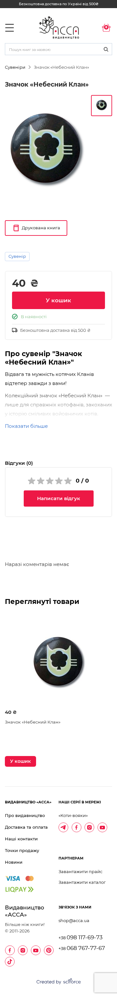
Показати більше (26, 426)
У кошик (58, 300)
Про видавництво (25, 815)
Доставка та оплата (26, 827)
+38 (80, 938)
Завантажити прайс (80, 871)
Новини (13, 862)
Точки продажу (22, 850)
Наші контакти (21, 838)
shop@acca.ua (73, 920)
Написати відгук (58, 498)
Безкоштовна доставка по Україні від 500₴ (58, 4)
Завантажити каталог (82, 882)
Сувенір (17, 256)
